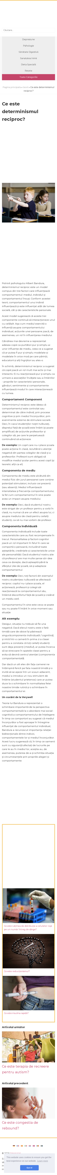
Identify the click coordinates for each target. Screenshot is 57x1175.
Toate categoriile (28, 77)
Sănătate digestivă (28, 52)
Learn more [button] (42, 1161)
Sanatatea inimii (28, 58)
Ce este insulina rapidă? (16, 1013)
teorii (25, 87)
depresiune (28, 39)
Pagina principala (12, 87)
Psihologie (28, 46)
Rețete (28, 70)
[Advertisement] (28, 15)
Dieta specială (28, 64)
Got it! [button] (29, 1168)
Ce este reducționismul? (17, 971)
